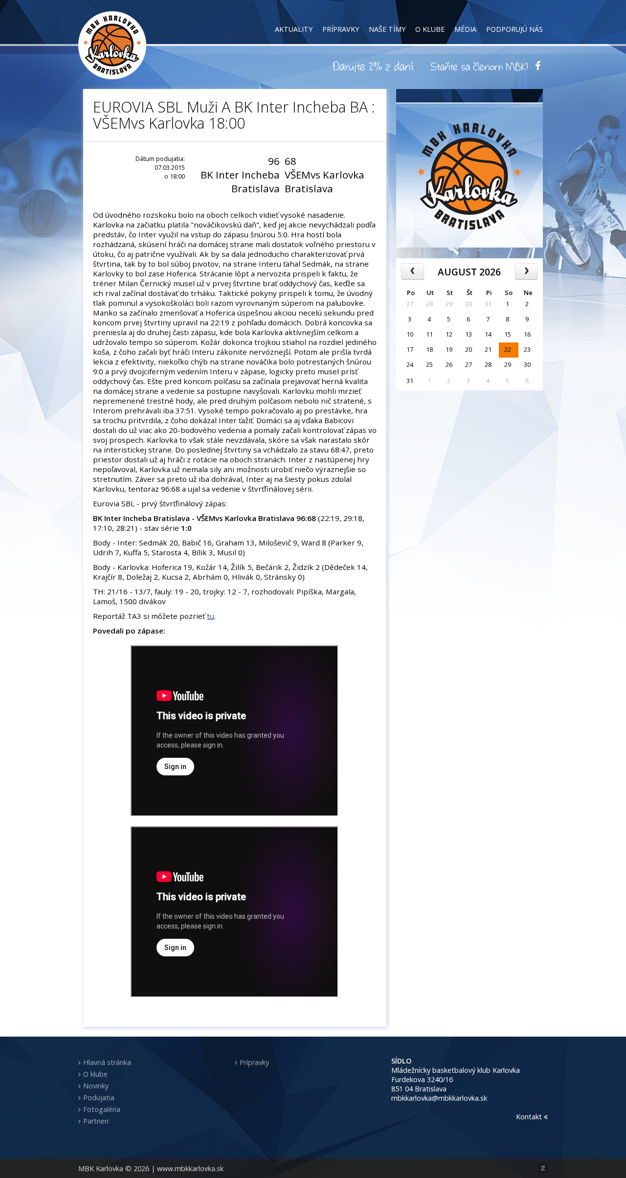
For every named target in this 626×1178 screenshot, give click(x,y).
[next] (526, 271)
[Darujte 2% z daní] (374, 66)
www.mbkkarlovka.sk (190, 1168)
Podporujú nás (514, 29)
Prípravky (340, 29)
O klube (430, 29)
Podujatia (98, 1097)
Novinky (96, 1085)
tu (210, 616)
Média (465, 29)
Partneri (96, 1121)
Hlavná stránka (107, 1062)
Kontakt (530, 1116)
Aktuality (294, 29)
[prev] (412, 271)
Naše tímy (387, 29)
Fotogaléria (101, 1109)
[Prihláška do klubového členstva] (479, 66)
